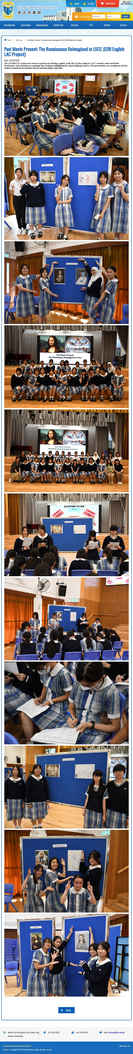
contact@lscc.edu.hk (116, 1032)
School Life (58, 25)
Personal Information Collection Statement (17, 1046)
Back (68, 1010)
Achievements (42, 25)
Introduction (9, 25)
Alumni (107, 25)
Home (76, 3)
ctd (129, 1046)
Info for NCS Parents (126, 3)
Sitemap (6, 1049)
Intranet (74, 25)
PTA (91, 25)
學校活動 (19, 40)
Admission (110, 3)
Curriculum (26, 25)
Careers (123, 25)
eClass (91, 3)
